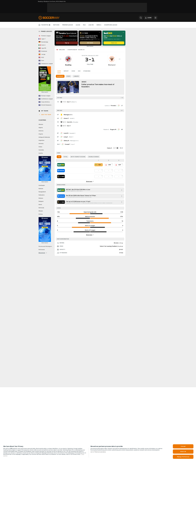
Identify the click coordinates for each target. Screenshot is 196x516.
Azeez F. (66, 118)
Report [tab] (66, 71)
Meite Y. (74, 102)
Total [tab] (65, 156)
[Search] (141, 18)
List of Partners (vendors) (98, 452)
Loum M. (66, 133)
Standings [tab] (86, 71)
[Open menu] (155, 18)
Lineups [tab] (76, 76)
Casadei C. (72, 133)
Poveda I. (113, 105)
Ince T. (73, 144)
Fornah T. (67, 144)
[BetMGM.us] (61, 176)
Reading (68, 65)
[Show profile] (68, 59)
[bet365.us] (61, 164)
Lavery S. (107, 105)
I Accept (183, 446)
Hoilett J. (72, 118)
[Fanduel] (61, 170)
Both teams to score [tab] (78, 156)
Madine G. (106, 129)
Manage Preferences (183, 456)
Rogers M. (113, 129)
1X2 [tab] (59, 156)
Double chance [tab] (93, 156)
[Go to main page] (53, 17)
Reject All (183, 451)
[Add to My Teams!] (60, 59)
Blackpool (111, 65)
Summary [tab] (60, 76)
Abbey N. (66, 140)
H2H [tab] (79, 71)
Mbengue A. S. (74, 140)
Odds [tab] (73, 71)
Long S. (66, 137)
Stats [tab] (68, 76)
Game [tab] (59, 71)
